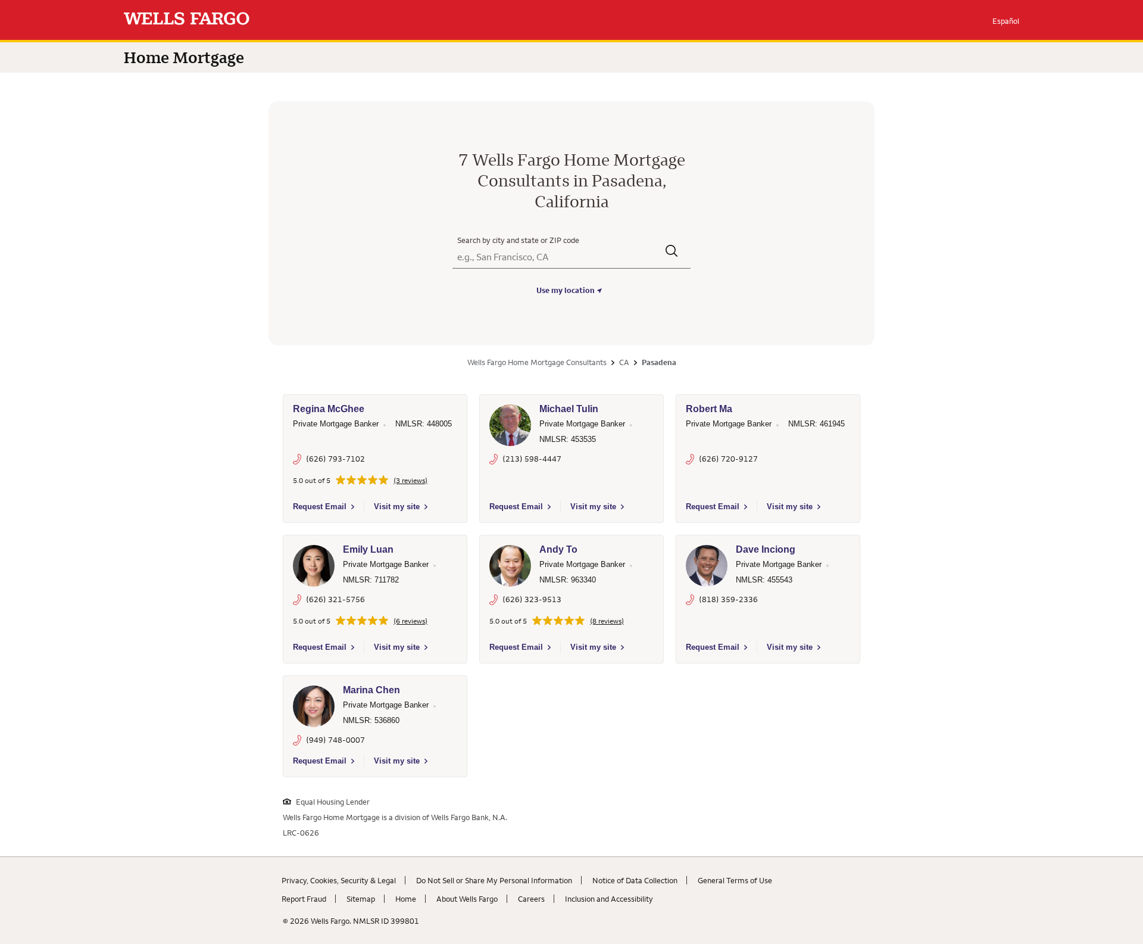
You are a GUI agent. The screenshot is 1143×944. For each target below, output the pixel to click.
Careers (531, 899)
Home (405, 899)
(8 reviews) (607, 621)
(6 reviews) (410, 621)
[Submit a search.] (672, 252)
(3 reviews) (410, 480)
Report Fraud (304, 899)
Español (1005, 21)
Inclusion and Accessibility (609, 899)
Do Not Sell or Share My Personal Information (494, 880)
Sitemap (360, 899)
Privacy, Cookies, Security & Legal (339, 880)
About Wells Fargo (467, 899)
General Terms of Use (735, 880)
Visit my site (397, 506)
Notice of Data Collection (634, 880)
